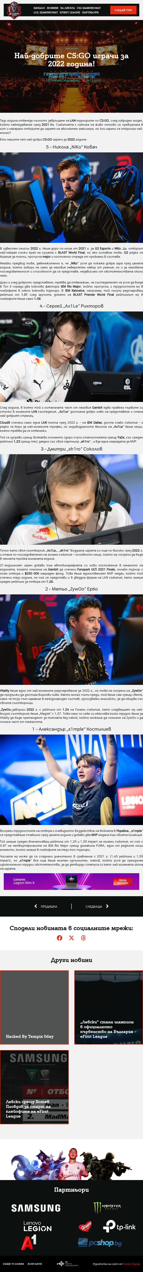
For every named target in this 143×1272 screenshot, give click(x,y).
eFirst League (70, 12)
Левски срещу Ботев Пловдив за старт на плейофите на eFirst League (28, 1108)
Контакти (35, 1263)
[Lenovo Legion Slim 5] (71, 889)
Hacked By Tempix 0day (29, 1036)
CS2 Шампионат (89, 7)
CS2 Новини (53, 80)
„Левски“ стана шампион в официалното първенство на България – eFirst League (108, 1029)
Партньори (90, 12)
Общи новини (70, 80)
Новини (52, 7)
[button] (60, 938)
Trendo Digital (131, 1264)
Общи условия (13, 1263)
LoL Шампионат (46, 12)
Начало (39, 7)
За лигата (67, 7)
